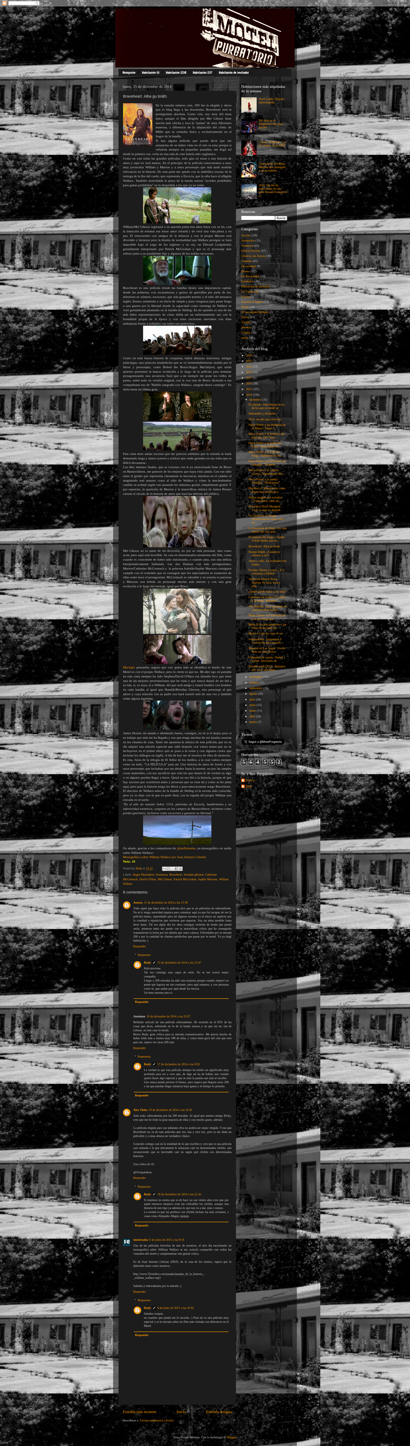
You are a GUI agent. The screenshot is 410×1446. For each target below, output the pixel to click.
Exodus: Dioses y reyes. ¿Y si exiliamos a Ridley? (266, 571)
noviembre (256, 676)
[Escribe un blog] (168, 869)
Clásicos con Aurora (253, 256)
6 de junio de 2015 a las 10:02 (175, 1308)
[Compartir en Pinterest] (180, 869)
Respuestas (144, 955)
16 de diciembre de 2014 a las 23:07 (168, 1016)
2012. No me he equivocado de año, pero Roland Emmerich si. (273, 190)
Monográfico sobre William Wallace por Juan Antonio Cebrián (164, 857)
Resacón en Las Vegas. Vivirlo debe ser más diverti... (267, 650)
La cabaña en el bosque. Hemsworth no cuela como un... (266, 519)
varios (245, 337)
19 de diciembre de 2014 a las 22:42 (179, 1194)
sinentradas (140, 1239)
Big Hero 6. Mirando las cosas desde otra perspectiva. (267, 490)
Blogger (231, 1437)
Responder (139, 946)
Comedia (246, 261)
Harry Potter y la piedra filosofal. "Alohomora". (265, 481)
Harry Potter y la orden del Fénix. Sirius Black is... (265, 444)
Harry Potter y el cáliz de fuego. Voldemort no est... (266, 453)
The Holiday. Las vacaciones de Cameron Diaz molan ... (268, 608)
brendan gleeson (194, 874)
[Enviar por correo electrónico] (164, 869)
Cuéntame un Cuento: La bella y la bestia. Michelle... (267, 599)
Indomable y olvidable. (263, 413)
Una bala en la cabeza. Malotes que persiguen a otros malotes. (272, 167)
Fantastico (247, 281)
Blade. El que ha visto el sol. (266, 633)
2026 (249, 355)
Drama (245, 271)
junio (252, 705)
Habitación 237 (202, 72)
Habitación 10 (150, 72)
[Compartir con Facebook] (176, 869)
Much (127, 667)
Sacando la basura (252, 301)
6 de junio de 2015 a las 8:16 (166, 1239)
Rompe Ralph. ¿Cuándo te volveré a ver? (264, 553)
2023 (249, 366)
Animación (248, 240)
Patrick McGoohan (185, 879)
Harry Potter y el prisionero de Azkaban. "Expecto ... (267, 463)
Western (246, 327)
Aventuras (162, 874)
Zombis (245, 332)
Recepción (129, 72)
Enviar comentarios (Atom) (156, 1420)
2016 (249, 383)
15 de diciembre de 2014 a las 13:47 (179, 962)
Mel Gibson (165, 879)
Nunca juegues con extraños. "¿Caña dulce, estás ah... (266, 499)
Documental (248, 266)
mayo (253, 710)
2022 (249, 372)
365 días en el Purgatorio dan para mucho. (271, 124)
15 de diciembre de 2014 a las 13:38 (166, 902)
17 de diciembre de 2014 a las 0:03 (178, 1064)
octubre (254, 682)
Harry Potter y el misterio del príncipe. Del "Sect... (266, 435)
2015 (249, 389)
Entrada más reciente (139, 1411)
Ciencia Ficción (250, 250)
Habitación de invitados (234, 72)
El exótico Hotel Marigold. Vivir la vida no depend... (266, 508)
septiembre (256, 688)
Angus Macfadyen (143, 874)
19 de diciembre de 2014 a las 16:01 (170, 1110)
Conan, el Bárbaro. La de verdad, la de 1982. (272, 144)
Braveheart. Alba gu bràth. (265, 546)
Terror (245, 317)
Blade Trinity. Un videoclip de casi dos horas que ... (267, 617)
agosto (253, 693)
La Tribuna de (250, 291)
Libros (245, 296)
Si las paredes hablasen (255, 312)
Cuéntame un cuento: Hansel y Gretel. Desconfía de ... (267, 659)
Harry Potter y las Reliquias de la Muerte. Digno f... (267, 426)
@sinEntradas (186, 848)
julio (252, 699)
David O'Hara (147, 879)
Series (245, 307)
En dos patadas (250, 276)
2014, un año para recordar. (265, 419)
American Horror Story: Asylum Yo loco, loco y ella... (264, 582)
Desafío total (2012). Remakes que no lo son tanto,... (267, 668)
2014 (249, 394)
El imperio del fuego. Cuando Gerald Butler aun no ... (267, 539)
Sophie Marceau (207, 879)
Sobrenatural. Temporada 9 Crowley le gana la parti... (266, 641)
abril (252, 716)
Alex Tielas (140, 1110)
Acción (245, 235)
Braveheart (175, 874)
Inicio (181, 1411)
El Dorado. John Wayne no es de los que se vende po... (266, 406)
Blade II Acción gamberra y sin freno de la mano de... (267, 626)
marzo (253, 722)
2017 (249, 377)
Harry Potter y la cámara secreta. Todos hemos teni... (267, 472)
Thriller (246, 322)
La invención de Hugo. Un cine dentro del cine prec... (268, 530)
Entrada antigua (219, 1411)
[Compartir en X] (172, 869)
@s (133, 667)
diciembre (255, 399)
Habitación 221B (176, 72)
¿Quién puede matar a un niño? (267, 591)
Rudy (147, 962)
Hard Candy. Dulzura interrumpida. (271, 100)
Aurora (138, 902)
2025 (249, 361)
